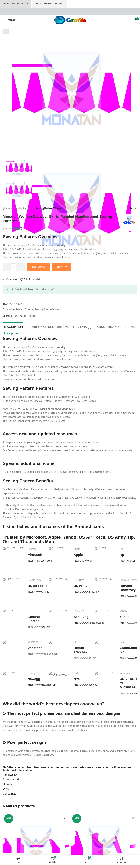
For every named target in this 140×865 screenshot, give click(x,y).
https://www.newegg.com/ (42, 685)
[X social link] (16, 316)
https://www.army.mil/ (86, 592)
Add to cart (38, 267)
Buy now (61, 267)
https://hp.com (128, 561)
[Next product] (135, 208)
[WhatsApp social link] (30, 316)
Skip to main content (49, 4)
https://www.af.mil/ (38, 592)
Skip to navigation (16, 4)
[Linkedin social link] (25, 316)
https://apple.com (83, 561)
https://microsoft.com (40, 561)
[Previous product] (126, 208)
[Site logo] (70, 20)
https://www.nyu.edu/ (86, 685)
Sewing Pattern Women (49, 208)
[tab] (13, 326)
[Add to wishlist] (64, 818)
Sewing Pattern (22, 208)
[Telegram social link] (34, 316)
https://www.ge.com (39, 627)
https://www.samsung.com (89, 623)
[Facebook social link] (12, 316)
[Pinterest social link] (20, 316)
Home (6, 208)
